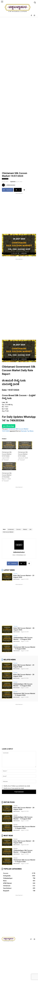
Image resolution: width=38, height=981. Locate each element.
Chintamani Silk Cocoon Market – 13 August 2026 (24, 648)
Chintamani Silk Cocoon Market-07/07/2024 (7, 454)
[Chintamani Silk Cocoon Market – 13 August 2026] (7, 648)
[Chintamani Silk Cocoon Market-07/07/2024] (9, 445)
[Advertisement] (19, 36)
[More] (24, 190)
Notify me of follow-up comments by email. (17, 786)
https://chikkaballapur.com (19, 555)
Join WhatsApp (8, 426)
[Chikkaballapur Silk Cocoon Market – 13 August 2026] (7, 639)
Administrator (11, 185)
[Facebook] (31, 15)
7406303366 (17, 420)
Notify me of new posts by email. (14, 788)
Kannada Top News (27, 431)
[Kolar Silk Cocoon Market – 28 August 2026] (7, 629)
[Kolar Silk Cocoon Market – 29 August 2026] (7, 577)
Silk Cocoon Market (8, 532)
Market (25, 529)
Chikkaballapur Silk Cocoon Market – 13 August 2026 (22, 638)
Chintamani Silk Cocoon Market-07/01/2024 (23, 454)
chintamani (11, 529)
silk (30, 529)
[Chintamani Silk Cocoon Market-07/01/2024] (25, 445)
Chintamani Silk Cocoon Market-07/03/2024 (7, 475)
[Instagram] (34, 15)
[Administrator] (3, 185)
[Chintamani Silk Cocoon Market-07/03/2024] (9, 466)
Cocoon (5, 178)
